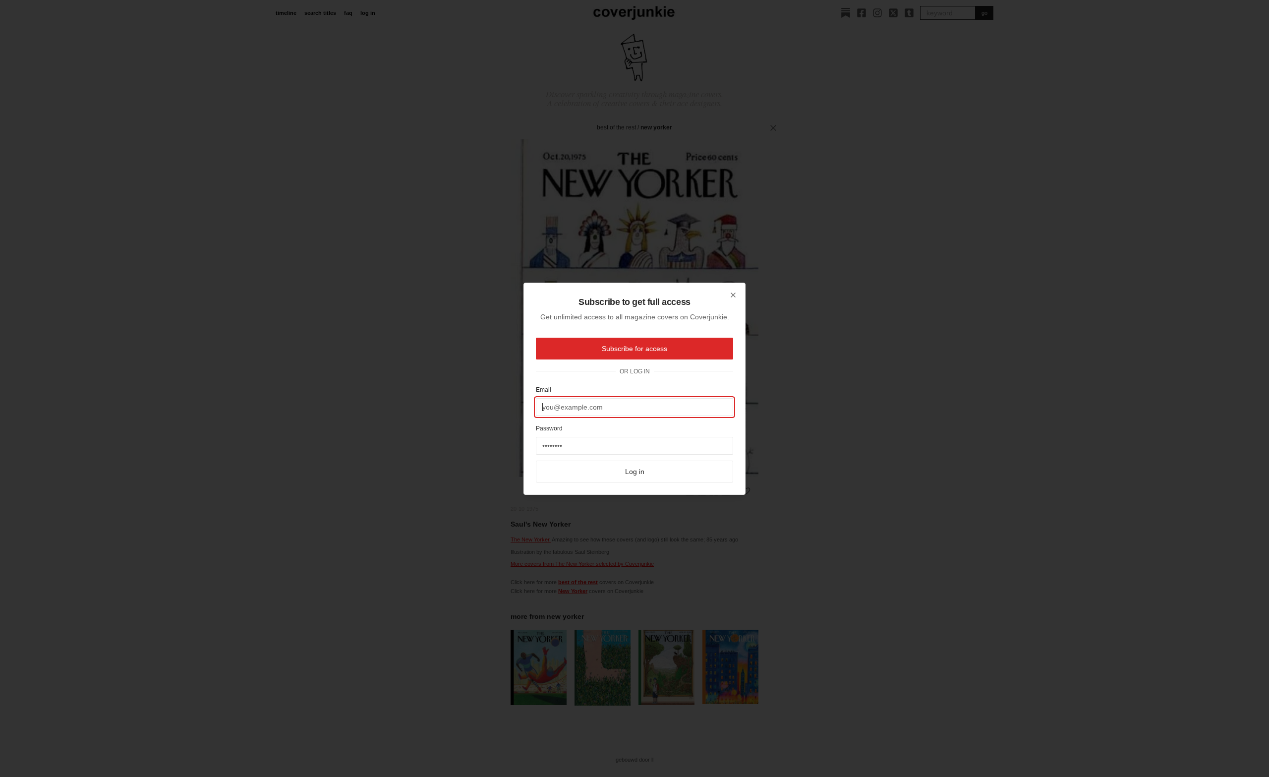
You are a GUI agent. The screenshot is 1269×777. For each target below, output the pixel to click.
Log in (634, 472)
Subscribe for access (634, 349)
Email (543, 389)
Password (549, 428)
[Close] (733, 295)
